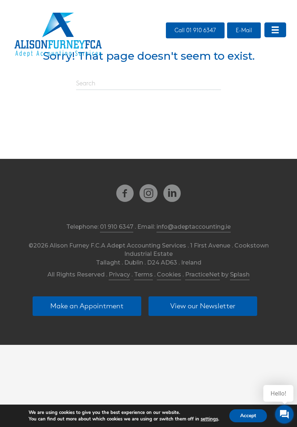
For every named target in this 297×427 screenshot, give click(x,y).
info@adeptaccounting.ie (193, 226)
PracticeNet (202, 274)
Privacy (119, 274)
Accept (248, 415)
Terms (143, 274)
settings (209, 419)
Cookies (169, 274)
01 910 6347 (116, 226)
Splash (240, 274)
